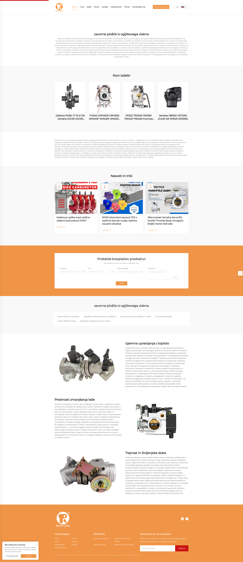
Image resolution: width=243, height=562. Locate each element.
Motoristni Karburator (101, 538)
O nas (82, 7)
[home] (59, 7)
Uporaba (105, 7)
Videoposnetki (116, 7)
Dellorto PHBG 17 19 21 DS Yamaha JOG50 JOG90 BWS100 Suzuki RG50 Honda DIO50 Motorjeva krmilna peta (70, 117)
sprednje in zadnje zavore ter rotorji (95, 321)
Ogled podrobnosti (70, 97)
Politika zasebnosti (134, 555)
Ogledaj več (60, 227)
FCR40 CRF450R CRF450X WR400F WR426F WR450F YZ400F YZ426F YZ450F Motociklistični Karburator (104, 117)
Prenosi (127, 7)
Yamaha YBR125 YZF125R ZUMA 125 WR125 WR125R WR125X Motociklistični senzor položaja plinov (172, 117)
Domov (74, 7)
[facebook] (186, 518)
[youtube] (182, 518)
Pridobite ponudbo (161, 7)
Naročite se (181, 548)
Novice (96, 7)
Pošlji (121, 283)
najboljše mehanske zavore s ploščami (99, 316)
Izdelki (89, 7)
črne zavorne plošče (163, 316)
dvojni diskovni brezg (67, 321)
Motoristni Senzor (99, 545)
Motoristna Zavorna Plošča (123, 545)
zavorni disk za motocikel (68, 316)
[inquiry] (240, 273)
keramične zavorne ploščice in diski (136, 316)
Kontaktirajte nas (138, 7)
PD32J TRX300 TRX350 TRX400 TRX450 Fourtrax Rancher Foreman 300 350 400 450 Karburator (138, 117)
